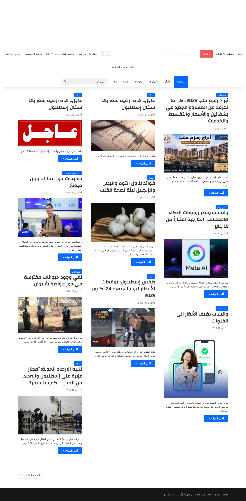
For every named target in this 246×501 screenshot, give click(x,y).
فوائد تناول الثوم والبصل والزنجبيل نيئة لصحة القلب (127, 187)
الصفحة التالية (33, 475)
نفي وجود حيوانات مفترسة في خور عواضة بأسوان (53, 281)
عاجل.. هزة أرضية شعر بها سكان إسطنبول (177, 54)
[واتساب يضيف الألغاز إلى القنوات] (196, 366)
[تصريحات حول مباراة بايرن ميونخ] (50, 217)
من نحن (82, 54)
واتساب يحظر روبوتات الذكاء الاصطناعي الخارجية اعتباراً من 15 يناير (197, 219)
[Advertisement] (123, 25)
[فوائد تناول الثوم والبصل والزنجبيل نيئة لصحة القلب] (123, 222)
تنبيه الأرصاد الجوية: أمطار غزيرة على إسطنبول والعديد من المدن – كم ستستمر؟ (52, 376)
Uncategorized (72, 173)
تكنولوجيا (153, 81)
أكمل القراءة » (216, 192)
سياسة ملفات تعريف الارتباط (60, 54)
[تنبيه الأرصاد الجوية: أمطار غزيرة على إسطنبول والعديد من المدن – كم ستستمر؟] (50, 415)
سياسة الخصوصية (33, 54)
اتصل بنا (93, 54)
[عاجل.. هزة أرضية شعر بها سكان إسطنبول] (123, 135)
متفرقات (139, 81)
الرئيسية (180, 81)
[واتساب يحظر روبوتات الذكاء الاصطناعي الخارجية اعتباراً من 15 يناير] (196, 258)
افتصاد (126, 81)
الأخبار (168, 81)
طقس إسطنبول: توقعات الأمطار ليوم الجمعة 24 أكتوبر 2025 (123, 288)
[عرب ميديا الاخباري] (123, 67)
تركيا (151, 95)
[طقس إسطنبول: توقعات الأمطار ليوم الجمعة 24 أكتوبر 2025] (123, 327)
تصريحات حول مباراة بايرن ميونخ (56, 182)
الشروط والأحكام (13, 54)
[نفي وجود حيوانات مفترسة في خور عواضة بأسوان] (50, 315)
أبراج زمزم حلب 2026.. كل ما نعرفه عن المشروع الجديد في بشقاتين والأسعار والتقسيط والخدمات (197, 110)
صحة (115, 81)
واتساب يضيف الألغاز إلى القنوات (202, 317)
